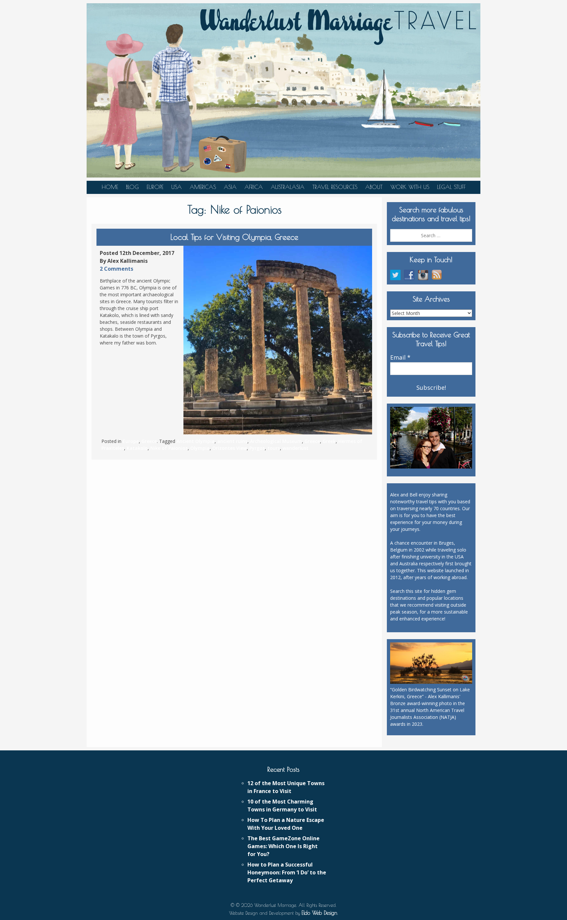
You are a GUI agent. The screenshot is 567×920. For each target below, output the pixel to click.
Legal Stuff (451, 187)
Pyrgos (257, 448)
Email (400, 357)
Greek (329, 441)
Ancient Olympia (196, 441)
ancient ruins (232, 441)
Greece (149, 441)
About (374, 187)
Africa (253, 187)
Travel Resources (334, 187)
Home (110, 187)
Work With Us (409, 187)
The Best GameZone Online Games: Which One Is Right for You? (283, 846)
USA (176, 187)
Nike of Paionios (169, 448)
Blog (132, 187)
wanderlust (295, 448)
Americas (203, 187)
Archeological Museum (276, 441)
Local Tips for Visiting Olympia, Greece (234, 236)
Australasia (287, 187)
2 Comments (116, 268)
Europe (155, 187)
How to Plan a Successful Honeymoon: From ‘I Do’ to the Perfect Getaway (286, 872)
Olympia (200, 448)
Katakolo (137, 448)
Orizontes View (229, 448)
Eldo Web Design (319, 913)
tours (273, 448)
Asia (230, 187)
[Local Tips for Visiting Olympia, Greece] (277, 340)
